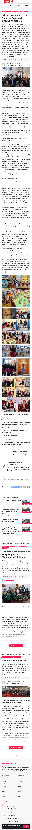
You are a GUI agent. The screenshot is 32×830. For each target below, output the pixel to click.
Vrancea (26, 414)
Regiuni (18, 11)
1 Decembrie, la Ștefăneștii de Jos (11, 500)
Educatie (18, 546)
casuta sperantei (12, 451)
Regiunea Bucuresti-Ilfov (16, 414)
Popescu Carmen (10, 63)
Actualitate (5, 11)
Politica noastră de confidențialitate (23, 479)
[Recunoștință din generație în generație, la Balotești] (26, 521)
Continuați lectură (16, 645)
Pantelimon (5, 414)
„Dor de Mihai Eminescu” (10, 435)
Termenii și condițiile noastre (21, 477)
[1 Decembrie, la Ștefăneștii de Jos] (26, 502)
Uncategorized (27, 504)
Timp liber (24, 11)
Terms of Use (10, 827)
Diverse (13, 11)
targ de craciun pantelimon (20, 454)
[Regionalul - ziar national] (8, 1)
